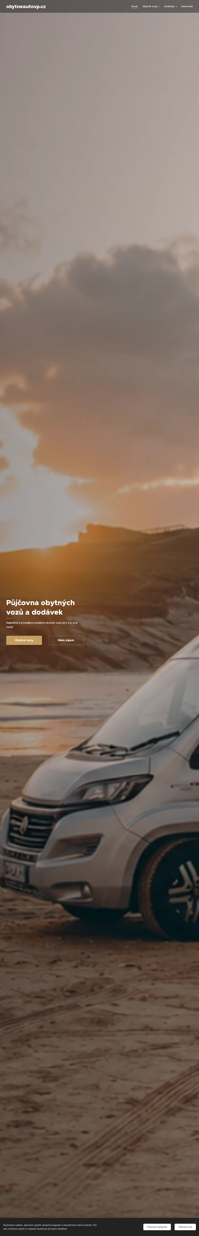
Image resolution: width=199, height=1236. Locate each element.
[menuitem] (135, 6)
